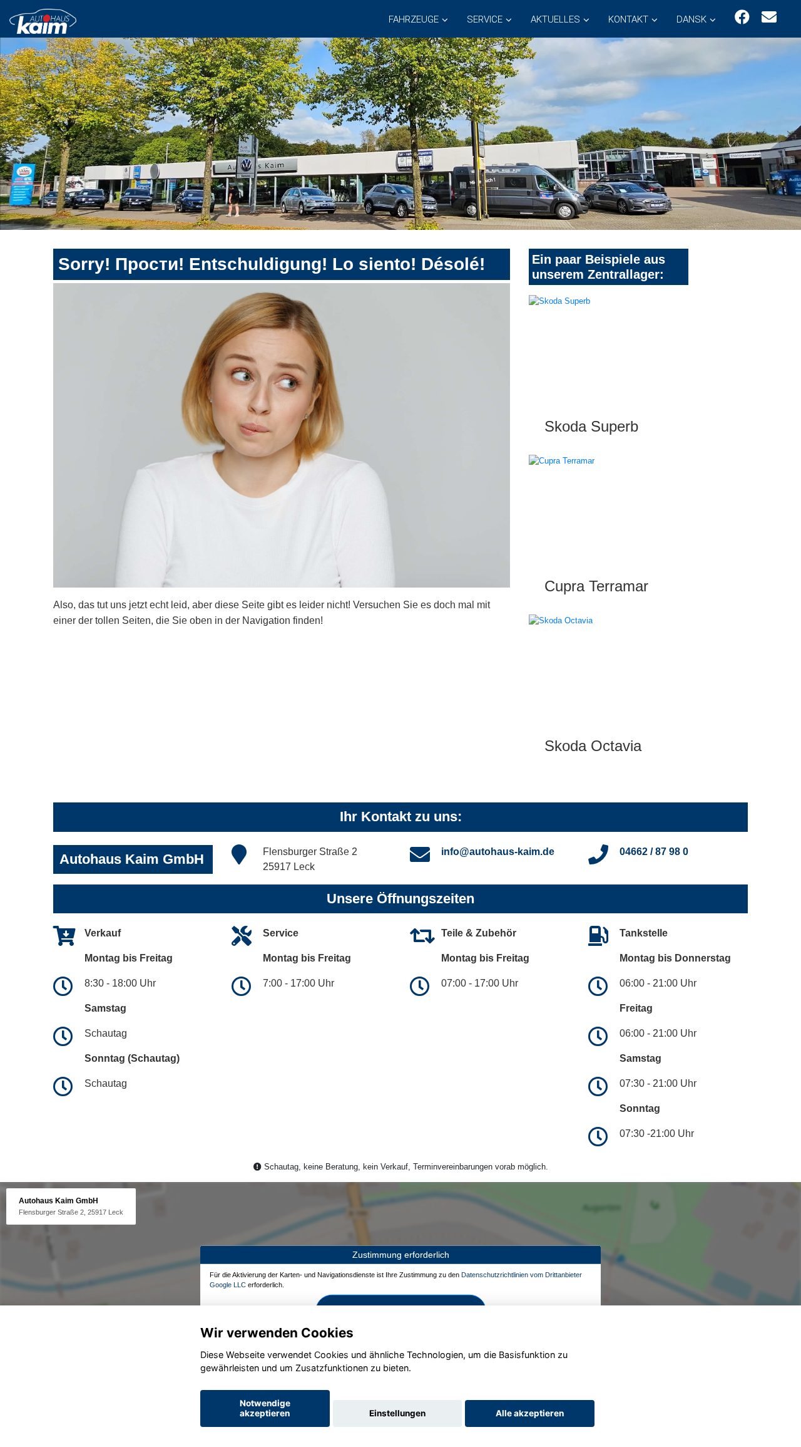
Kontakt (628, 19)
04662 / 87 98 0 (654, 851)
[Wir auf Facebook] (742, 17)
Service (485, 19)
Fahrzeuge (414, 19)
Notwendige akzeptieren (265, 1408)
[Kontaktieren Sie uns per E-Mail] (769, 17)
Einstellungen (397, 1413)
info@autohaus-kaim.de (497, 851)
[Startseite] (42, 20)
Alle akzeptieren (530, 1413)
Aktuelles (555, 19)
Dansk (691, 19)
